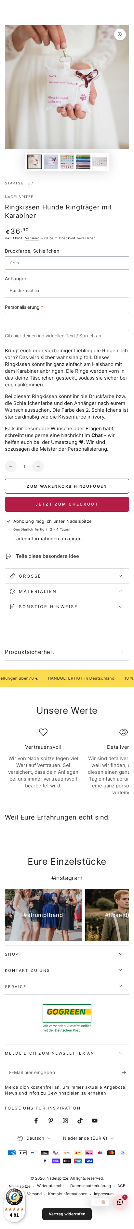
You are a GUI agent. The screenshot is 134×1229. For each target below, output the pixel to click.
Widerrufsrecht (50, 1185)
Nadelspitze (19, 196)
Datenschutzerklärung (90, 1185)
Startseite (17, 183)
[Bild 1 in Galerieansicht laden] (34, 162)
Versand (32, 238)
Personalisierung (24, 307)
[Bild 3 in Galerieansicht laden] (67, 162)
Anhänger (15, 278)
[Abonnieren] (125, 1073)
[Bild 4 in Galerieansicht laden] (83, 162)
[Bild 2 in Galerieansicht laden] (51, 162)
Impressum (104, 1193)
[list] (67, 762)
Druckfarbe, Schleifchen (32, 251)
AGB (121, 1185)
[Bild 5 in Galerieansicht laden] (99, 162)
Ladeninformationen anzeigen (47, 538)
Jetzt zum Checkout (67, 504)
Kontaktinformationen (67, 1193)
